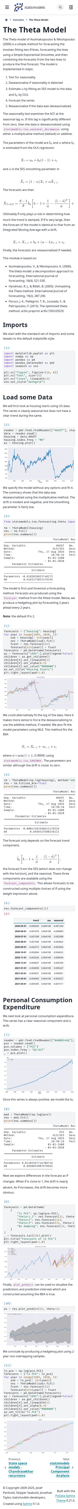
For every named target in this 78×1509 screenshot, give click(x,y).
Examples (18, 19)
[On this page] (71, 7)
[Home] (6, 20)
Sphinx (27, 1504)
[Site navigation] (7, 7)
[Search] (60, 7)
